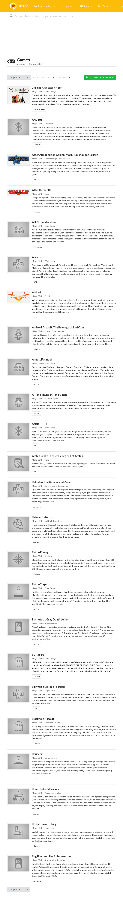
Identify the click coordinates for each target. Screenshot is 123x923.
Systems (69, 6)
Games (88, 6)
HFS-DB (23, 6)
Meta (105, 6)
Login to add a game (103, 77)
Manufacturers (46, 6)
